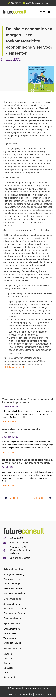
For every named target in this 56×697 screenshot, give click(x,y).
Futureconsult (12, 648)
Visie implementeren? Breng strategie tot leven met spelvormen (27, 401)
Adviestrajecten (13, 569)
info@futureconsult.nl (13, 367)
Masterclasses (12, 598)
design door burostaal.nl (36, 688)
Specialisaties (12, 623)
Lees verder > (9, 421)
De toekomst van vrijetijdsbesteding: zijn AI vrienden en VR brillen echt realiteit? (27, 461)
